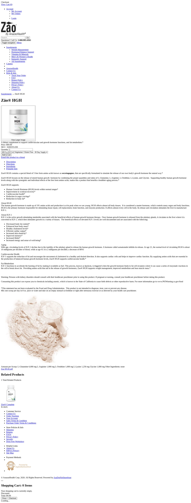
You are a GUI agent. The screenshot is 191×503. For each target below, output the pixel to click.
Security (9, 439)
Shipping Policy (18, 82)
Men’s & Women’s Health (22, 57)
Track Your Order (18, 75)
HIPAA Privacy (12, 450)
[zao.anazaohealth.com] (13, 35)
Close (4, 498)
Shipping (10, 430)
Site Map (10, 453)
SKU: (4, 147)
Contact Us (10, 71)
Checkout (12, 498)
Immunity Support (18, 59)
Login (13, 18)
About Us (15, 87)
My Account (16, 11)
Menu (19, 43)
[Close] (2, 480)
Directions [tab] (10, 164)
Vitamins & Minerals (19, 54)
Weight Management (19, 50)
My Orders (15, 13)
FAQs (8, 434)
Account (9, 9)
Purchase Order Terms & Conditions (21, 423)
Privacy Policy (17, 85)
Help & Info (11, 73)
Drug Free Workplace (15, 441)
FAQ (13, 78)
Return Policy (17, 80)
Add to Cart (6, 155)
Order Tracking (12, 416)
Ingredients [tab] (10, 166)
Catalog (9, 64)
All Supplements (18, 61)
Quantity (4, 149)
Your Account (12, 418)
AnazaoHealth (12, 68)
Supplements (11, 47)
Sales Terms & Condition (16, 421)
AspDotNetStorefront (62, 477)
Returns (9, 432)
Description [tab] (11, 162)
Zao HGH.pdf (7, 369)
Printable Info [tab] (11, 169)
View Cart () (6, 4)
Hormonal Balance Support (22, 52)
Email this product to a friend (13, 157)
